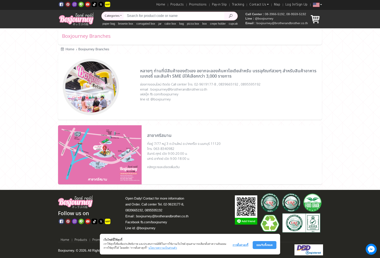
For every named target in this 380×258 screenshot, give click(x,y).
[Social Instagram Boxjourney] (74, 4)
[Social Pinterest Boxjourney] (68, 4)
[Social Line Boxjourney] (81, 4)
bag (181, 23)
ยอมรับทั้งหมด (264, 245)
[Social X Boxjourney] (101, 4)
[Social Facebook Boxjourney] (61, 4)
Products (177, 4)
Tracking (238, 4)
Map (277, 4)
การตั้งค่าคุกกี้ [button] (240, 245)
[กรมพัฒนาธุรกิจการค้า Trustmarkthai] (308, 249)
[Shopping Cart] (315, 21)
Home (160, 4)
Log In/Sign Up (296, 4)
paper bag (108, 23)
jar (159, 23)
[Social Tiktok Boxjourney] (94, 4)
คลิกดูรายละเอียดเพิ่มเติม (163, 167)
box (204, 23)
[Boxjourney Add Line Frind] (246, 221)
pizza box (193, 23)
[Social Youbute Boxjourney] (87, 4)
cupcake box (237, 23)
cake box (170, 23)
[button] (317, 5)
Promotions (198, 4)
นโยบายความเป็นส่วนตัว (162, 247)
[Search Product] (231, 16)
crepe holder (218, 23)
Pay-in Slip (219, 4)
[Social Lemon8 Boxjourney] (107, 4)
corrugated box (145, 23)
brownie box (125, 23)
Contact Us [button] (257, 4)
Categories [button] (112, 16)
